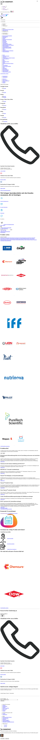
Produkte (4, 6)
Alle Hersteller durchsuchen (5, 446)
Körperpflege (4, 41)
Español (4, 97)
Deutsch (4, 109)
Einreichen (2, 614)
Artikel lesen (2, 461)
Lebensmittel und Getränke (6, 44)
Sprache (1, 698)
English (4, 88)
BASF (3, 55)
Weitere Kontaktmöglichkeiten (5, 190)
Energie (3, 38)
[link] (4, 725)
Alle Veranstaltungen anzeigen (12, 513)
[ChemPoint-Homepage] (1, 2)
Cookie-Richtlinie (5, 718)
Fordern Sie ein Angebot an (11, 549)
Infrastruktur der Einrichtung (7, 39)
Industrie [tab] (1, 236)
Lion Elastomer (5, 65)
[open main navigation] (1, 4)
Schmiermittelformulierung (6, 47)
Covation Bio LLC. (5, 58)
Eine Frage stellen (10, 538)
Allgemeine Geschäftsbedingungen (8, 721)
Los (11, 229)
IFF (3, 64)
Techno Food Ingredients (6, 71)
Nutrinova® (4, 68)
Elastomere (4, 37)
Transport (4, 49)
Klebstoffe (4, 40)
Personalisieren (2, 232)
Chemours (4, 56)
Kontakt (3, 713)
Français (4, 105)
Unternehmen (4, 9)
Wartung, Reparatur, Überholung (7, 50)
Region (1, 699)
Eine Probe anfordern (10, 543)
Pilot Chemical (4, 69)
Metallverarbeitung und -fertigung (8, 45)
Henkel (3, 62)
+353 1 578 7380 (5, 14)
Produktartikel (4, 706)
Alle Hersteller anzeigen (4, 73)
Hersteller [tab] (5, 236)
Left (1, 453)
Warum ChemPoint (5, 708)
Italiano (4, 113)
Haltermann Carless (5, 61)
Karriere (3, 710)
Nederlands (5, 121)
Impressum (4, 719)
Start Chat (7, 738)
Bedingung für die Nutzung (7, 717)
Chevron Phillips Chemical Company (8, 57)
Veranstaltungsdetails (3, 513)
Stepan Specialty (5, 70)
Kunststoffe (4, 42)
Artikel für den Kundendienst (5, 231)
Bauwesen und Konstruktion (7, 35)
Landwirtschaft (4, 43)
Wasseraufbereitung (5, 51)
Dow (3, 59)
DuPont (3, 60)
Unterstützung (4, 714)
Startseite (3, 705)
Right (4, 453)
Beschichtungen (5, 36)
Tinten (3, 48)
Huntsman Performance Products (7, 63)
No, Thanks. (3, 738)
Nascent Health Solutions (6, 66)
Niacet (3, 67)
